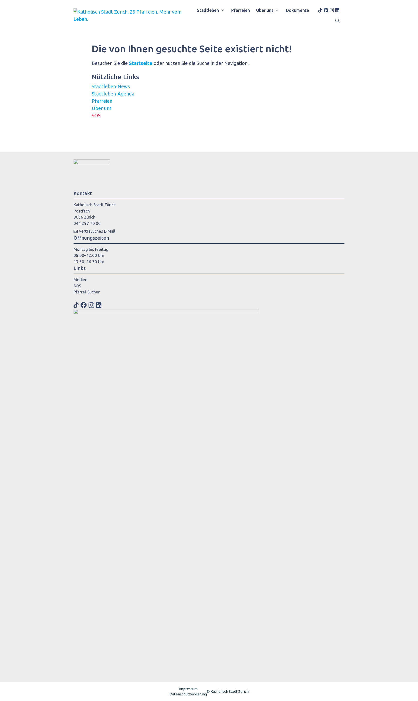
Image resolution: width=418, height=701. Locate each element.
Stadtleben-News (111, 86)
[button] (337, 21)
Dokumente (297, 10)
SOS (96, 115)
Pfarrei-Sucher (87, 292)
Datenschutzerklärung (188, 694)
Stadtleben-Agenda (113, 93)
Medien (80, 279)
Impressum (188, 689)
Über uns (265, 10)
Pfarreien (240, 10)
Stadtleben (208, 10)
